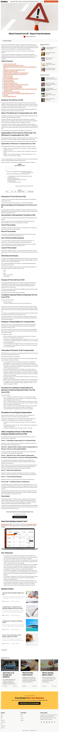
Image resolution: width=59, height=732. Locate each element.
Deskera (27, 730)
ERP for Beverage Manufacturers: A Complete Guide (50, 64)
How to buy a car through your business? (8, 675)
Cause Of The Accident (8, 80)
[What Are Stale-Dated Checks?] (29, 665)
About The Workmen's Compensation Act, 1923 (14, 65)
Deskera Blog (43, 712)
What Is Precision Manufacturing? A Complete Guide (50, 94)
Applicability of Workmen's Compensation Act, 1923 (14, 69)
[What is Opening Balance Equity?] (49, 665)
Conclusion (6, 94)
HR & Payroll (32, 1)
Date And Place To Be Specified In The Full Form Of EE (15, 74)
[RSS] (55, 722)
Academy (37, 1)
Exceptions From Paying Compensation (12, 91)
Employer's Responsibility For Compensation (13, 86)
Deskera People (4, 524)
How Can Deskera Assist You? (10, 96)
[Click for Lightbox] (19, 179)
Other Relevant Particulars (9, 81)
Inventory (20, 1)
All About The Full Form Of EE (10, 63)
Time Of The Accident (8, 75)
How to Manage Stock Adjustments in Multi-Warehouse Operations (51, 89)
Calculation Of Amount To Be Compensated (13, 87)
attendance (34, 524)
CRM (28, 1)
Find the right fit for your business (51, 1)
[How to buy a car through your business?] (10, 665)
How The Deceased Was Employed (11, 78)
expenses (3, 525)
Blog (12, 1)
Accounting (25, 1)
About (22, 714)
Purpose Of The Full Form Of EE (10, 83)
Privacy (22, 718)
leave (31, 524)
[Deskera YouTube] (49, 722)
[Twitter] (44, 722)
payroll (13, 525)
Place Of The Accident (8, 77)
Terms (22, 716)
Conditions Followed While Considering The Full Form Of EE (16, 84)
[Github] (52, 722)
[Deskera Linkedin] (47, 722)
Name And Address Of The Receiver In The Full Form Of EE (16, 72)
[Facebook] (41, 722)
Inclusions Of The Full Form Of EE (11, 71)
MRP (14, 1)
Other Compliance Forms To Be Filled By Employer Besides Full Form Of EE (19, 93)
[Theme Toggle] (41, 1)
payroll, (28, 524)
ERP (16, 1)
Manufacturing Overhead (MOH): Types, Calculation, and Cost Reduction (51, 84)
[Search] (42, 1)
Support (22, 720)
